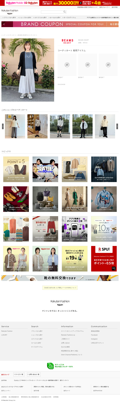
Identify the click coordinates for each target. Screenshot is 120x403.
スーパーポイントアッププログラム (72, 331)
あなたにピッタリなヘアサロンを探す (12, 386)
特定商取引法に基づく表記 (69, 351)
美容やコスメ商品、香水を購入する (44, 386)
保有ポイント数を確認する (101, 386)
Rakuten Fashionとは (68, 335)
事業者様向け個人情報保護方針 (30, 397)
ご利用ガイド (65, 339)
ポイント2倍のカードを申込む (72, 386)
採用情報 (55, 397)
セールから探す (36, 343)
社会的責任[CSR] (46, 397)
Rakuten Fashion (19, 12)
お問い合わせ (65, 343)
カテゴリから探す (37, 339)
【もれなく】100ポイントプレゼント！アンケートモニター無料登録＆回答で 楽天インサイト (41, 380)
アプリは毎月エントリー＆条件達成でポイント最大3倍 (103, 17)
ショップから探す (37, 335)
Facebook (94, 335)
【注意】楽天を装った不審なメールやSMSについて (60, 288)
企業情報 (4, 397)
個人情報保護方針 (14, 397)
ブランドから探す (37, 331)
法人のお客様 (65, 347)
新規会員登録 (95, 331)
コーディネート (11, 35)
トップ (3, 35)
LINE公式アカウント (97, 343)
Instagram (94, 339)
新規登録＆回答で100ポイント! (87, 7)
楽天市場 (114, 7)
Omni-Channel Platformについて (71, 355)
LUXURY (4, 335)
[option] (15, 126)
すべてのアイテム (37, 347)
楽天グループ (103, 7)
